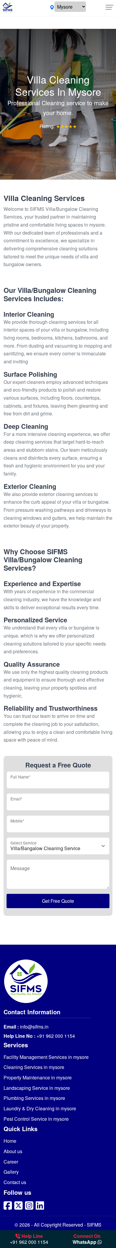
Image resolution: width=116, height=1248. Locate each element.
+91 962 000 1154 (55, 1035)
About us (13, 1151)
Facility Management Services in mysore (46, 1057)
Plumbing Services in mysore (34, 1098)
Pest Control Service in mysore (36, 1118)
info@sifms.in (33, 1026)
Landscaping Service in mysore (37, 1087)
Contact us (15, 1182)
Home (10, 1140)
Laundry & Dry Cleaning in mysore (40, 1108)
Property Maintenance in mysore (38, 1077)
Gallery (11, 1171)
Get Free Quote (58, 900)
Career (11, 1161)
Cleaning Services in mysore (34, 1067)
